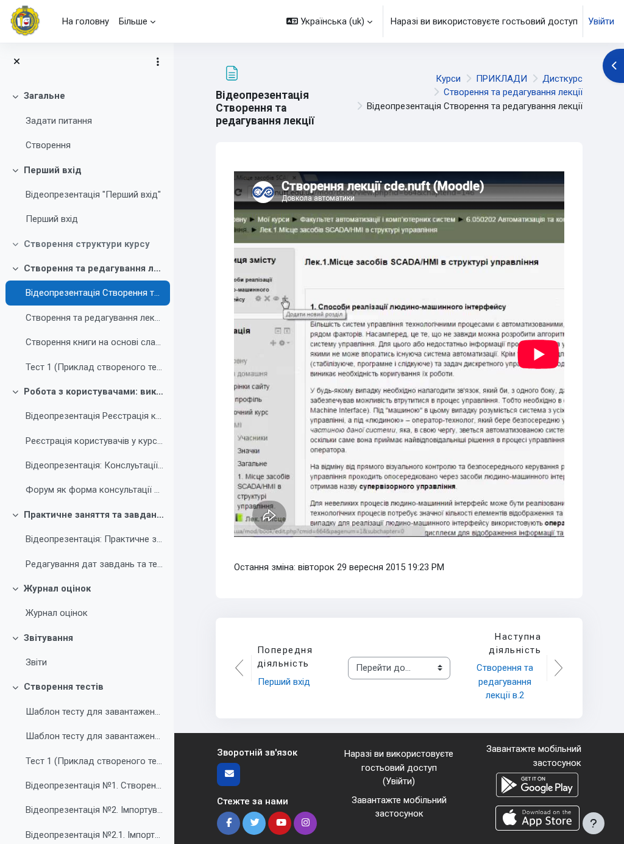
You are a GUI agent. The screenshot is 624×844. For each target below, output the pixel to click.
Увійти (601, 21)
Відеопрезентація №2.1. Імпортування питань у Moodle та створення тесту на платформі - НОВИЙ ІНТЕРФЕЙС (95, 834)
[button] (329, 21)
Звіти (36, 662)
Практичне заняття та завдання (94, 514)
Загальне (44, 95)
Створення (48, 145)
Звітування (48, 637)
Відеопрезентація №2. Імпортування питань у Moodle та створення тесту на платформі (95, 809)
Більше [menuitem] (133, 21)
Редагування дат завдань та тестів (95, 564)
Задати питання (59, 120)
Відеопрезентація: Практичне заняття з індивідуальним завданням (95, 539)
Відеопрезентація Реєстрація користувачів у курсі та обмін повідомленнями (95, 415)
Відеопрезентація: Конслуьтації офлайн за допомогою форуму (95, 465)
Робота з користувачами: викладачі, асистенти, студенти (94, 391)
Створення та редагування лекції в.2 (95, 317)
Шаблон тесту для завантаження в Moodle (95, 711)
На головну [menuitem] (85, 21)
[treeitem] (86, 120)
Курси (448, 78)
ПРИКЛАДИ (501, 78)
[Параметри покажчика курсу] (158, 62)
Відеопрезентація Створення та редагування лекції (95, 292)
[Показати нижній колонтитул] (593, 823)
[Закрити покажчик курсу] (16, 62)
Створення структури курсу (87, 243)
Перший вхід (53, 170)
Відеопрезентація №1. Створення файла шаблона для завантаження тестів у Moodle (95, 785)
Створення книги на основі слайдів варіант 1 (95, 342)
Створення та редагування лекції (94, 268)
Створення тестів (64, 686)
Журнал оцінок (57, 588)
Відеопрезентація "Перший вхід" (93, 194)
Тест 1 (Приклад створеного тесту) (95, 367)
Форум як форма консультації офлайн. (95, 489)
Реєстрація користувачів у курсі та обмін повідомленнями (95, 440)
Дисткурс (562, 78)
